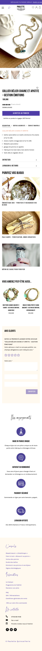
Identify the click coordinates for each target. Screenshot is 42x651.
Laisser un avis (7, 107)
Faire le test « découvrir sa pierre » (18, 556)
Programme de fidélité (13, 585)
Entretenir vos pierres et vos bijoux (18, 565)
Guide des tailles (12, 562)
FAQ (7, 592)
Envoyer (31, 391)
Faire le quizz (32, 2)
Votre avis (8, 361)
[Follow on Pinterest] (15, 629)
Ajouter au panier (21, 113)
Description (6, 126)
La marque (9, 582)
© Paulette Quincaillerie (18, 641)
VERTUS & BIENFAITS (19, 126)
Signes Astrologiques (13, 568)
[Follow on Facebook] (7, 629)
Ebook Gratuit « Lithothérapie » (17, 553)
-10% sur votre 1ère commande (16, 603)
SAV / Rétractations (13, 595)
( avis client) (15, 104)
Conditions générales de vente (16, 598)
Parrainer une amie (12, 588)
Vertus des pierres (12, 559)
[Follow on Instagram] (11, 629)
